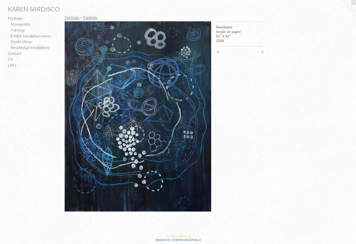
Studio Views (21, 41)
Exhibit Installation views (31, 35)
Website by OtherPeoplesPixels (178, 240)
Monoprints (20, 24)
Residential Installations (30, 47)
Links (12, 65)
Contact (14, 53)
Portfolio (15, 18)
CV (10, 59)
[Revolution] (138, 116)
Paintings (18, 30)
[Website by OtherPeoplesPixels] (346, 9)
